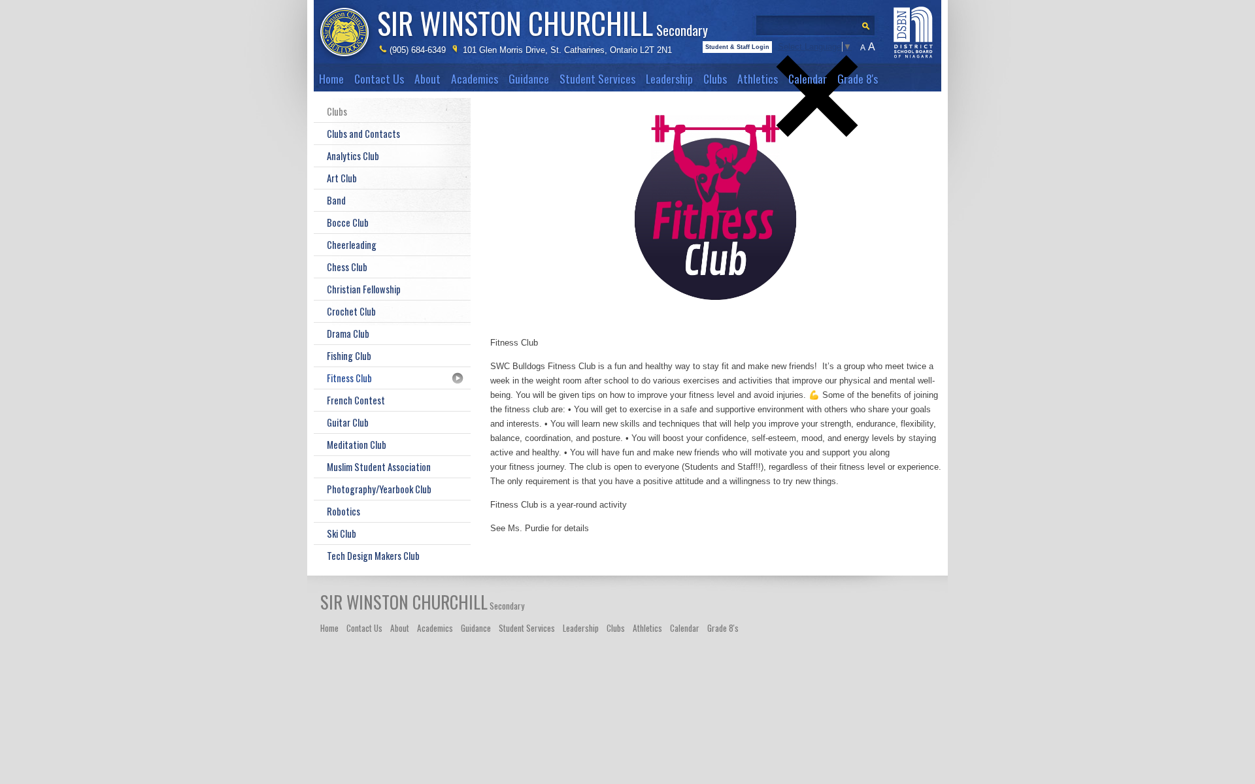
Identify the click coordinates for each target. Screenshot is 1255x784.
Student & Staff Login (737, 47)
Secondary (542, 22)
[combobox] (820, 22)
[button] (817, 158)
